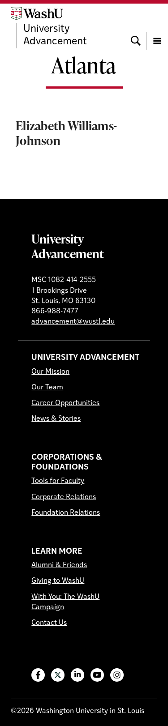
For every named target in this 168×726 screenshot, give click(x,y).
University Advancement (67, 246)
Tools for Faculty (57, 481)
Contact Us (49, 623)
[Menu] (157, 28)
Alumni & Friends (59, 565)
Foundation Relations (65, 513)
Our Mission (50, 372)
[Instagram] (117, 675)
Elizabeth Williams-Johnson (66, 133)
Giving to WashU (57, 581)
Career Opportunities (65, 403)
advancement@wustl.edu (73, 321)
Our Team (47, 387)
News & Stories (56, 419)
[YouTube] (97, 675)
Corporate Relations (63, 497)
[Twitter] (58, 675)
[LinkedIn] (77, 675)
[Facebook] (38, 675)
